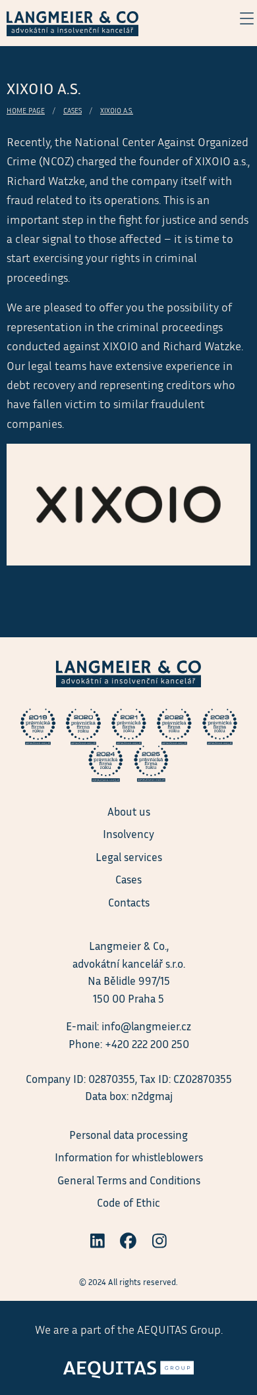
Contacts (129, 902)
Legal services (129, 857)
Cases (72, 110)
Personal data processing (128, 1135)
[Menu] (239, 18)
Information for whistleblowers (129, 1157)
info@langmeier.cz (146, 1026)
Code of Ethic (128, 1202)
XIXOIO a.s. (116, 110)
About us (128, 811)
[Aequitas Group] (128, 1365)
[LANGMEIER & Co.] (72, 21)
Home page (26, 110)
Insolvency (128, 834)
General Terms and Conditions (128, 1180)
